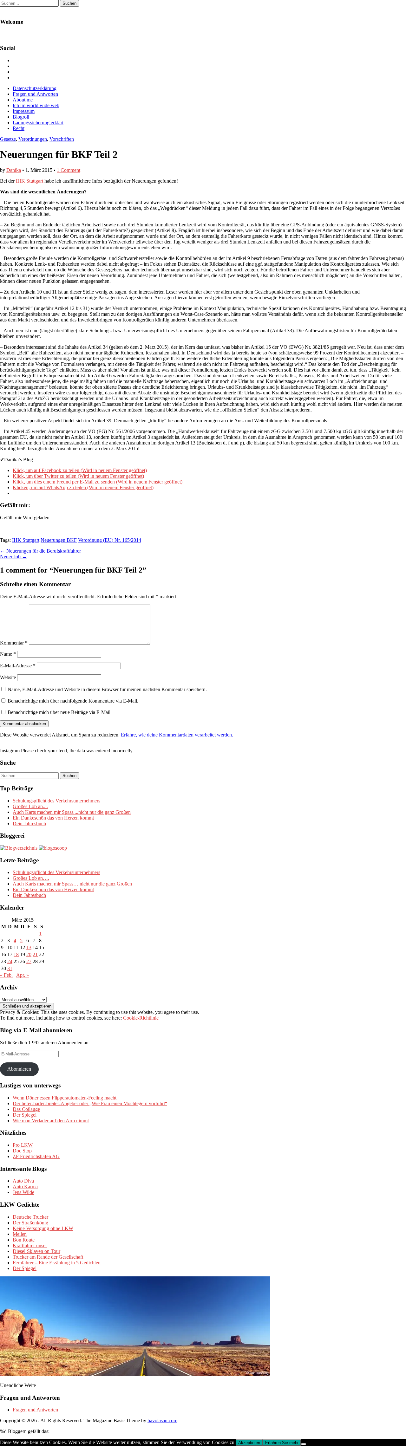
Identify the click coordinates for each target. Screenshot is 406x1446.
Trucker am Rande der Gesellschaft (48, 1257)
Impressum (24, 111)
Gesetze (8, 139)
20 (28, 954)
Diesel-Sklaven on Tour (36, 1251)
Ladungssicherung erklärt (38, 122)
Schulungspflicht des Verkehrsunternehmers (56, 800)
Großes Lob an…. (31, 878)
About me (23, 99)
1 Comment (68, 170)
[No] (303, 1444)
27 (28, 961)
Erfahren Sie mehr (281, 1442)
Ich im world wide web (36, 105)
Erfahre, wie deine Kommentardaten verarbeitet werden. (177, 734)
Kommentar (14, 642)
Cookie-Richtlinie (141, 1018)
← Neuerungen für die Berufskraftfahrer (40, 551)
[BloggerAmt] (18, 848)
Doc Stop (22, 1150)
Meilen (20, 1234)
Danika (13, 170)
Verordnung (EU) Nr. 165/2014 (109, 540)
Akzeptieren (249, 1442)
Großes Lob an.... (30, 806)
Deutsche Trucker (30, 1217)
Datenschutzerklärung (34, 88)
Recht (18, 128)
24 (9, 961)
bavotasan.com (162, 1420)
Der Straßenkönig (30, 1222)
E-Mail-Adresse (18, 665)
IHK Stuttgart (29, 181)
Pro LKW (23, 1145)
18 (16, 954)
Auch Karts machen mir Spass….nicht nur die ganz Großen (72, 883)
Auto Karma (25, 1186)
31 (9, 968)
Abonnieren (19, 1069)
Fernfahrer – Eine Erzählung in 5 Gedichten (57, 1262)
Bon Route (24, 1239)
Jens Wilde (23, 1192)
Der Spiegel (24, 1115)
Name (8, 654)
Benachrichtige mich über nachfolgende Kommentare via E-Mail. (73, 701)
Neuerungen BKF (59, 540)
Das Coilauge (26, 1109)
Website (8, 677)
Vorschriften (61, 139)
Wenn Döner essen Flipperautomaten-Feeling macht (64, 1097)
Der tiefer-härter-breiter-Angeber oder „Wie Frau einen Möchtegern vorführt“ (90, 1103)
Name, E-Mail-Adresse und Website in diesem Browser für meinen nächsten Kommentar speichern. (107, 689)
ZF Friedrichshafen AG (36, 1156)
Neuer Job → (13, 556)
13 (28, 947)
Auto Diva (23, 1180)
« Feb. (6, 975)
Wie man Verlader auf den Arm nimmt (51, 1120)
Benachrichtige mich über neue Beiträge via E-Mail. (60, 712)
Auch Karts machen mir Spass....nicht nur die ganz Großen (72, 812)
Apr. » (22, 975)
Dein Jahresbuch (29, 823)
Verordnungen (32, 139)
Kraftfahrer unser (30, 1245)
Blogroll (21, 117)
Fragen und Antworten (35, 94)
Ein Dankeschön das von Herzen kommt (53, 817)
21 (35, 954)
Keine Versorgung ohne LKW (43, 1228)
